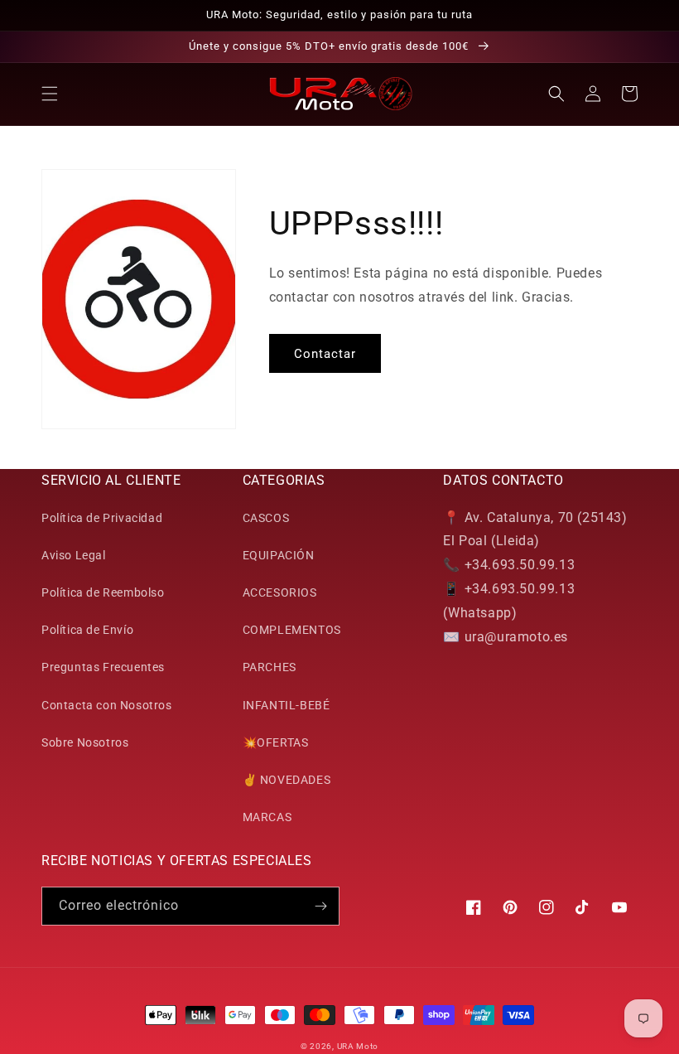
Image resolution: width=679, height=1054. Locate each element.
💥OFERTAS (276, 742)
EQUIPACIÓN (279, 555)
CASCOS (266, 518)
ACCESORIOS (280, 592)
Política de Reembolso (103, 592)
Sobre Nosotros (84, 742)
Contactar (325, 353)
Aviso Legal (73, 555)
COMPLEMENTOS (292, 629)
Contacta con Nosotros (106, 705)
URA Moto (358, 1046)
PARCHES (269, 667)
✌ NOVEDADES (287, 779)
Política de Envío (87, 629)
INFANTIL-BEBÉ (286, 705)
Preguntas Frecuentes (103, 667)
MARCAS (267, 817)
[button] (49, 93)
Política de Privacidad (101, 518)
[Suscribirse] (320, 906)
